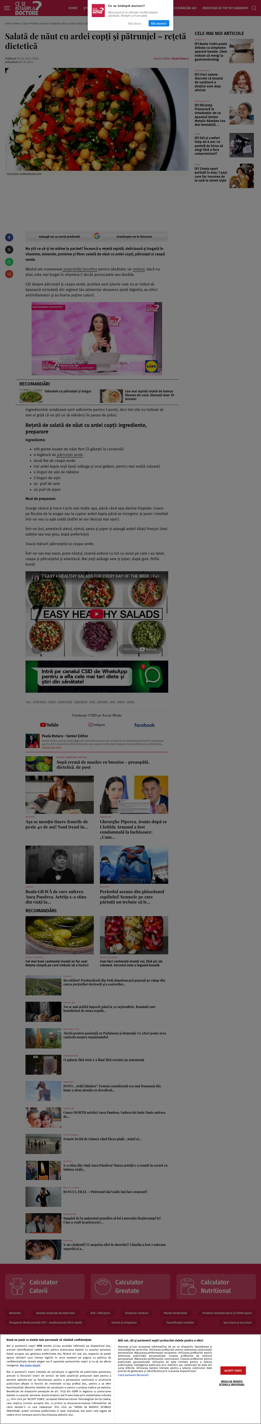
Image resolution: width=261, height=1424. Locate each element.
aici (8, 1399)
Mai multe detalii (30, 1365)
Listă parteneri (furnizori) (133, 1375)
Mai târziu (134, 23)
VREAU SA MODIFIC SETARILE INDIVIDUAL (232, 1383)
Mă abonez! (159, 23)
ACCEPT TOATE (233, 1370)
